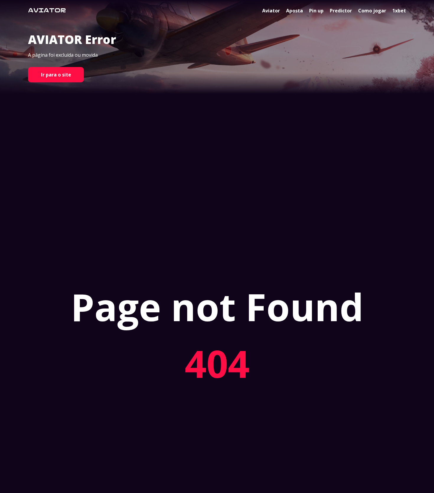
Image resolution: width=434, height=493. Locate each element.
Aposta (294, 10)
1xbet (399, 10)
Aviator (271, 10)
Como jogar (372, 10)
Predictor (341, 10)
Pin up (316, 10)
